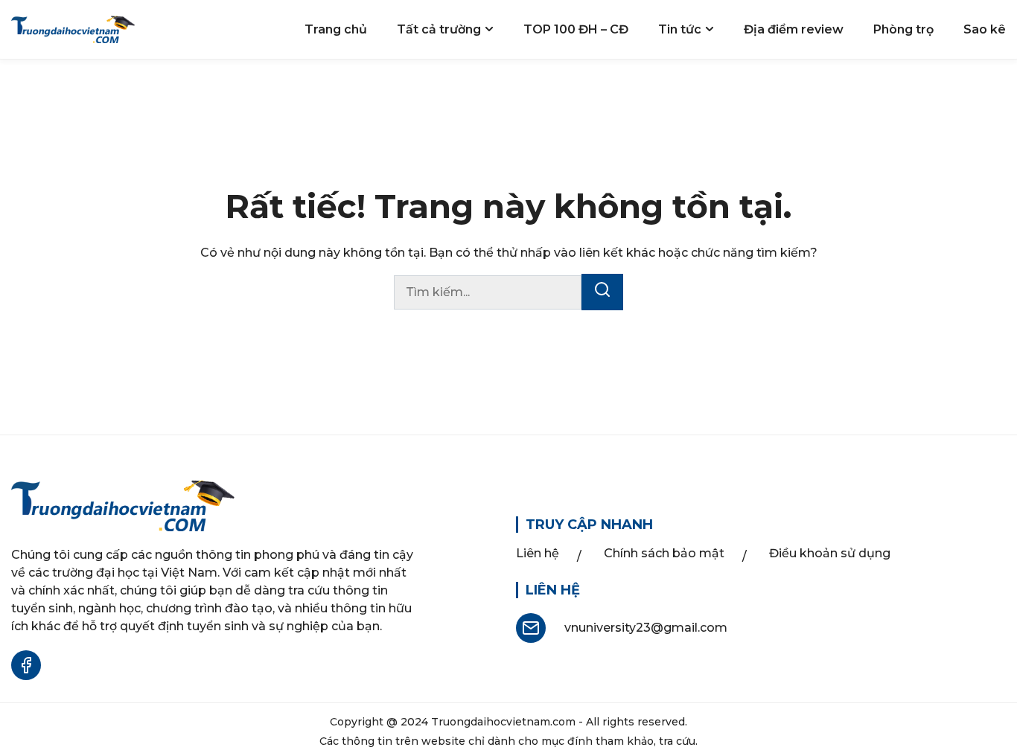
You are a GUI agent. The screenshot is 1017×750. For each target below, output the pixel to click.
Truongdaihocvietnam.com (503, 721)
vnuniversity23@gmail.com (645, 628)
